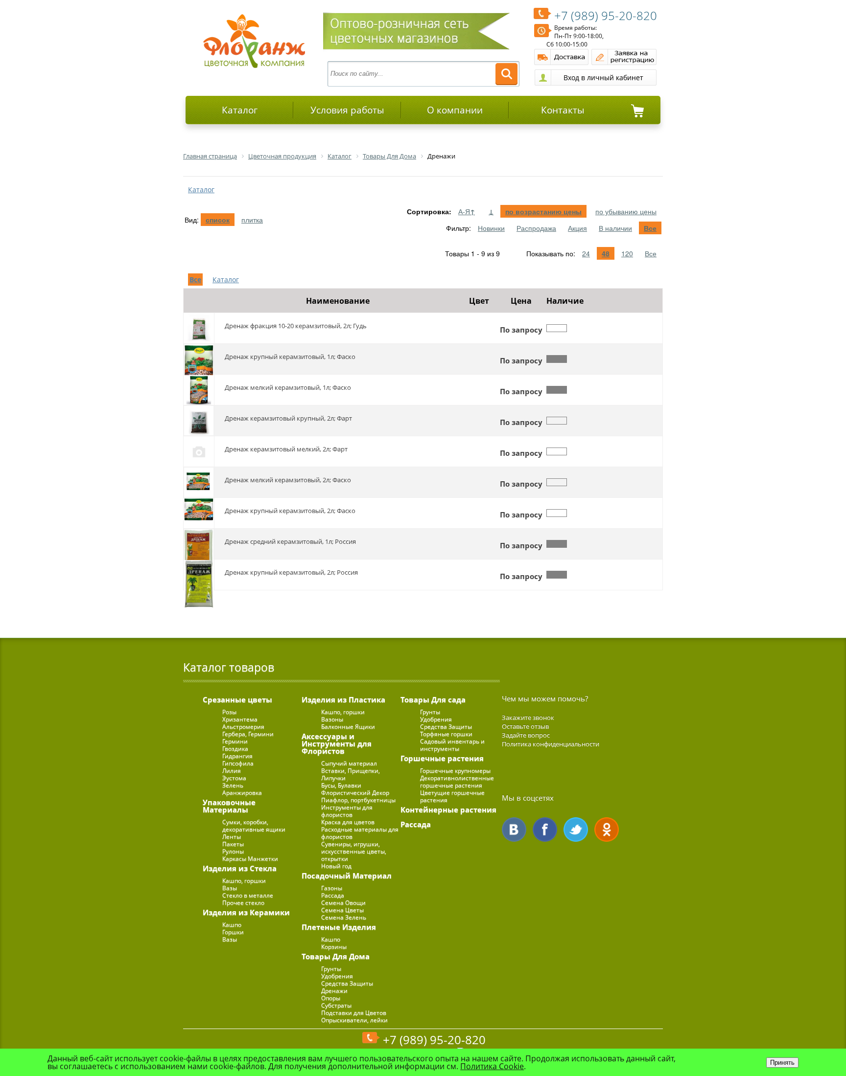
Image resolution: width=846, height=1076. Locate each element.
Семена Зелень (343, 917)
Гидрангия (237, 756)
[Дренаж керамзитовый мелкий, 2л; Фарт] (198, 451)
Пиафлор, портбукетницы (358, 800)
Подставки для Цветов (353, 1012)
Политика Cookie (492, 1066)
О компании (455, 110)
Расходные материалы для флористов (360, 833)
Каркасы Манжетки (250, 858)
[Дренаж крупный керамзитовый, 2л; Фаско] (198, 513)
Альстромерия (243, 726)
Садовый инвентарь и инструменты (452, 745)
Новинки (491, 228)
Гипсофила (238, 763)
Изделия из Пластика (343, 699)
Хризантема (240, 719)
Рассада (332, 895)
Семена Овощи (343, 902)
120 (627, 253)
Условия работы (347, 110)
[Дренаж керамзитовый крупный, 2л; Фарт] (198, 420)
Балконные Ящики (348, 726)
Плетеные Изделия (339, 927)
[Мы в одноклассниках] (606, 829)
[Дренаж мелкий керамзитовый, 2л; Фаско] (198, 482)
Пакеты (233, 844)
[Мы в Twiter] (576, 829)
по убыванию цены (626, 211)
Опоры (330, 998)
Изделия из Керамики (246, 912)
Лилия (231, 770)
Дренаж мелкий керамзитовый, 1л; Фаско (288, 387)
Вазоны (332, 719)
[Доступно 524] (556, 575)
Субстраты (336, 1005)
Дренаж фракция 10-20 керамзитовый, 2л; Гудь (296, 325)
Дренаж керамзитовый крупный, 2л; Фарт (288, 418)
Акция (577, 228)
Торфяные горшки (446, 734)
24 (586, 253)
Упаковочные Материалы (229, 805)
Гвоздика (235, 748)
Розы (229, 712)
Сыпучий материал (349, 763)
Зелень (232, 785)
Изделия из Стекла (240, 868)
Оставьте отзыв (525, 726)
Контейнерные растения (448, 809)
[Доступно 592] (556, 544)
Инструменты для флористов (347, 811)
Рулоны (233, 851)
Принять (782, 1062)
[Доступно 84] (556, 359)
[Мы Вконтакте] (514, 829)
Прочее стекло (243, 902)
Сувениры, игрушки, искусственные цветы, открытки (353, 851)
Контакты (563, 110)
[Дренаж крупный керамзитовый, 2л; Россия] (198, 574)
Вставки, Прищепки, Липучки (350, 774)
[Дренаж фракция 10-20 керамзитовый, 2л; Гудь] (198, 328)
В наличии (615, 228)
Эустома (234, 778)
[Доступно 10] (556, 390)
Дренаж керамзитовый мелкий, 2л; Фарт (286, 449)
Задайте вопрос (526, 735)
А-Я (466, 211)
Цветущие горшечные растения (452, 796)
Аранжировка (242, 792)
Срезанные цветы (237, 699)
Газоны (331, 888)
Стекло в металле (247, 895)
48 (606, 253)
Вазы (229, 888)
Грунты (331, 968)
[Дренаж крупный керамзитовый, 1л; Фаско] (198, 359)
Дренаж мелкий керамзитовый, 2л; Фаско (288, 479)
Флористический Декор (355, 792)
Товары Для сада (433, 699)
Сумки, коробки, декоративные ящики (253, 825)
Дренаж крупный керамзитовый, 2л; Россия (291, 572)
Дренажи (334, 990)
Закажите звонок (528, 717)
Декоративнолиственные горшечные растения (457, 781)
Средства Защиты (347, 983)
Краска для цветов (348, 822)
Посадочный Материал (347, 875)
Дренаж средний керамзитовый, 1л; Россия (290, 541)
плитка (252, 219)
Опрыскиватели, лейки (354, 1020)
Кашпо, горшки (244, 880)
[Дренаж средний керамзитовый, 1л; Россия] (198, 544)
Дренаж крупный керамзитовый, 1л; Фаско (290, 356)
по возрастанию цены (543, 211)
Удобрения (337, 976)
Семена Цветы (342, 910)
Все (650, 228)
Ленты (231, 836)
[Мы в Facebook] (545, 829)
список (218, 219)
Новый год (336, 866)
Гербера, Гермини (248, 734)
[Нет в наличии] (556, 328)
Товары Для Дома (336, 956)
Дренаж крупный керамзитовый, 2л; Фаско (290, 510)
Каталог (240, 110)
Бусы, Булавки (341, 785)
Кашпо (231, 924)
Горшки (233, 932)
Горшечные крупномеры (455, 770)
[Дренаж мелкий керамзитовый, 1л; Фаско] (198, 389)
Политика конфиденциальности (550, 744)
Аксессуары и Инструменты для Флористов (337, 743)
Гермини (235, 741)
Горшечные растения (442, 758)
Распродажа (536, 228)
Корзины (334, 946)
